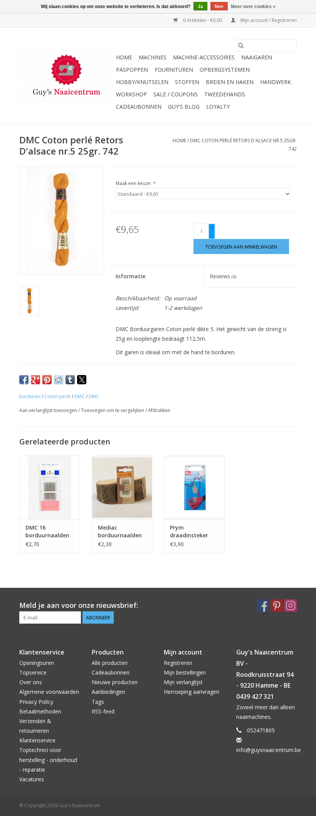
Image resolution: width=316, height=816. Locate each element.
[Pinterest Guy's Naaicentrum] (277, 605)
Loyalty (218, 106)
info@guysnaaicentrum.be (268, 750)
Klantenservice (37, 740)
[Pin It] (47, 379)
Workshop (131, 94)
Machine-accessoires (204, 57)
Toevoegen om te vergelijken (113, 410)
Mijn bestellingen (185, 672)
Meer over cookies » (253, 6)
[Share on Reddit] (58, 379)
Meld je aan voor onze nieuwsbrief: (78, 605)
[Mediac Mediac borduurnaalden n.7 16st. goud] (122, 487)
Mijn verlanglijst (183, 682)
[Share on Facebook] (24, 379)
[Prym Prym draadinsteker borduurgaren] (194, 487)
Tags (98, 701)
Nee (219, 6)
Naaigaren (256, 57)
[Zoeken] (241, 45)
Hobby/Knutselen (142, 82)
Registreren (178, 662)
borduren (29, 396)
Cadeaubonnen (138, 106)
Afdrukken (159, 410)
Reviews (223, 276)
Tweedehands (224, 94)
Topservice (33, 672)
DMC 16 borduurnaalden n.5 (47, 531)
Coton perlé (57, 396)
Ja (200, 6)
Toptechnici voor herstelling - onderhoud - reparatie (48, 759)
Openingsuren (36, 662)
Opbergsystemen (225, 69)
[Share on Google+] (35, 379)
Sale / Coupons (175, 94)
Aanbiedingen (108, 691)
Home (124, 57)
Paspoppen (132, 69)
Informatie (130, 276)
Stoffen (187, 82)
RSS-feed (103, 711)
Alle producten (110, 662)
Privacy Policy (36, 701)
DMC (79, 396)
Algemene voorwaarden (49, 691)
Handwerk (275, 82)
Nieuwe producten (115, 682)
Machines (152, 57)
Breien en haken (230, 82)
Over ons (30, 682)
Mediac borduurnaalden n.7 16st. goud (120, 531)
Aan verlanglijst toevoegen (48, 410)
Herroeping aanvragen (191, 691)
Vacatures (31, 779)
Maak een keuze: (135, 183)
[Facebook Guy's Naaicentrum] (263, 605)
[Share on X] (81, 379)
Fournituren (174, 69)
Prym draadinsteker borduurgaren (189, 531)
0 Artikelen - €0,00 (202, 20)
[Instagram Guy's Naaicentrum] (290, 605)
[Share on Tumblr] (70, 379)
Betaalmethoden (40, 711)
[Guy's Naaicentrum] (66, 76)
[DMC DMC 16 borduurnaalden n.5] (49, 487)
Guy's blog (184, 106)
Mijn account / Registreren (268, 20)
